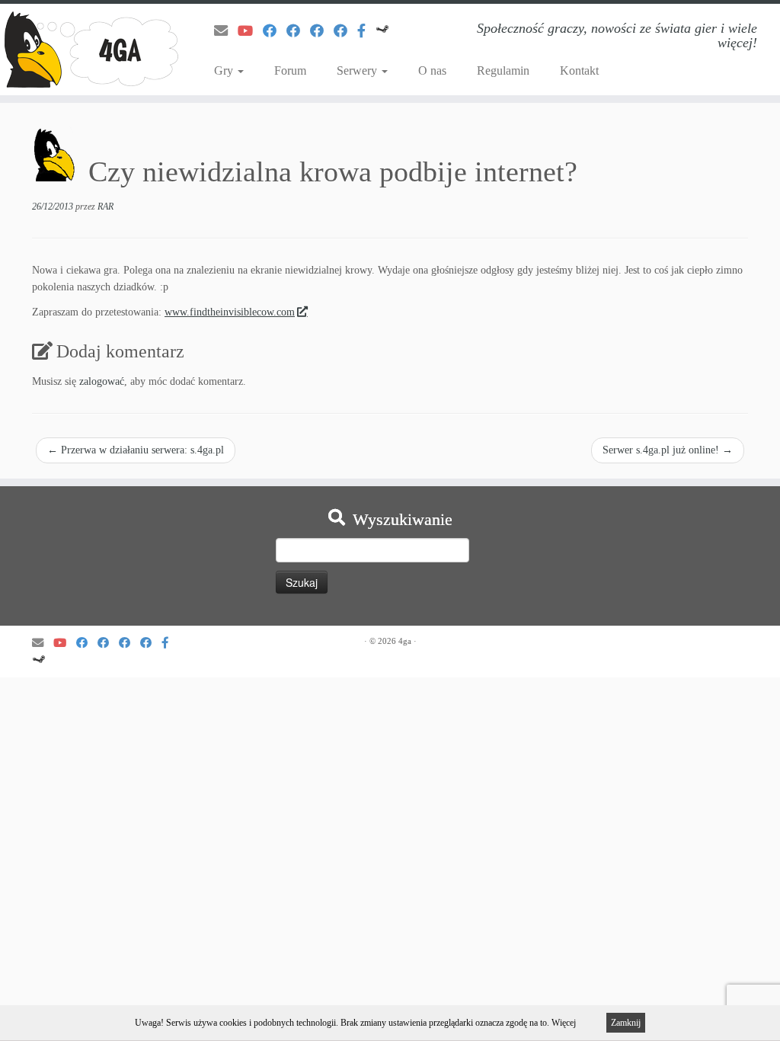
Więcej (563, 1022)
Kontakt (579, 70)
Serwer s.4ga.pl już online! (668, 450)
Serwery (358, 70)
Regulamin (503, 70)
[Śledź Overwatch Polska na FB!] (345, 31)
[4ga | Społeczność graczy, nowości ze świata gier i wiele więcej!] (91, 49)
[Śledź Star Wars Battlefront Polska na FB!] (298, 31)
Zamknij (626, 1022)
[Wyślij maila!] (226, 31)
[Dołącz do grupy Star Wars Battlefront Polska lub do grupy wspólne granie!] (366, 31)
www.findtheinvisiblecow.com (230, 312)
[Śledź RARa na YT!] (250, 31)
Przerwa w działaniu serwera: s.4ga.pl (135, 450)
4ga (404, 640)
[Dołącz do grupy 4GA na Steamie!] (387, 31)
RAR (105, 206)
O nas (432, 70)
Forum (290, 70)
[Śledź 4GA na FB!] (274, 31)
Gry (225, 70)
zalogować (101, 381)
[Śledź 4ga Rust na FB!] (322, 31)
